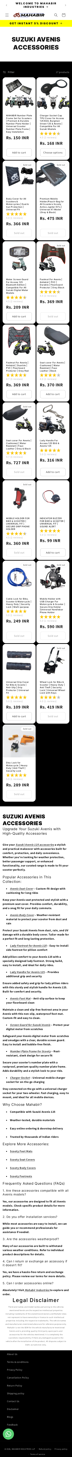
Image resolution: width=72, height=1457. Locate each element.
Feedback (12, 1424)
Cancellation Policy (18, 1377)
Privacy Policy (14, 1369)
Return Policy (14, 1385)
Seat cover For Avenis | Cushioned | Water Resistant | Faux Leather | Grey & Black (18, 444)
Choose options (53, 152)
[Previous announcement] (6, 5)
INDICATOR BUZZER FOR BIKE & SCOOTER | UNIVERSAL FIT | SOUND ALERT (52, 522)
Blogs (10, 1416)
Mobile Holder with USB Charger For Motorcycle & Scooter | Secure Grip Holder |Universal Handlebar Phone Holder (52, 605)
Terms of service (37, 1454)
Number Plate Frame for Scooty (30, 1051)
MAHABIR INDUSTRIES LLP (23, 1449)
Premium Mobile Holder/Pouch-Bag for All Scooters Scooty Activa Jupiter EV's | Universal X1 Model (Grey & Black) (52, 205)
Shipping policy (15, 1393)
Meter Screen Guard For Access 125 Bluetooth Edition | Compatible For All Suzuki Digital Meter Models (17, 286)
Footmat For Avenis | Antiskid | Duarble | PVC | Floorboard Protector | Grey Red (17, 366)
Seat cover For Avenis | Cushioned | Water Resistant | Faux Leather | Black (52, 366)
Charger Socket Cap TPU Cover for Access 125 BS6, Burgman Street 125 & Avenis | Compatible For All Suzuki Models (52, 122)
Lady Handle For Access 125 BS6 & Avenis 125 (49, 443)
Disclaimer (13, 1409)
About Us (12, 1354)
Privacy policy (61, 1449)
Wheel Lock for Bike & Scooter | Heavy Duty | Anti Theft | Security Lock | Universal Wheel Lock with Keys (52, 687)
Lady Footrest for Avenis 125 (28, 945)
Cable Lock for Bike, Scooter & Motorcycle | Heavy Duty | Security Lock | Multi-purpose (18, 602)
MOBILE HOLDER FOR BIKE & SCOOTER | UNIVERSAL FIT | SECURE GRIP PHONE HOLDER (18, 523)
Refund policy (45, 1449)
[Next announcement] (65, 5)
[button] (7, 15)
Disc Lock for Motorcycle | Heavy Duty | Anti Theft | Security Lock (17, 766)
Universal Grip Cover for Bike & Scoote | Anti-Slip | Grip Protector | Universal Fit (17, 687)
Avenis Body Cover (22, 915)
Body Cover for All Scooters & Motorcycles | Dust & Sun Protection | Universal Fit (17, 204)
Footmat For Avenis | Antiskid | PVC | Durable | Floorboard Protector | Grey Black (52, 283)
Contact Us (13, 1401)
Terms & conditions (18, 1362)
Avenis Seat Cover (21, 888)
